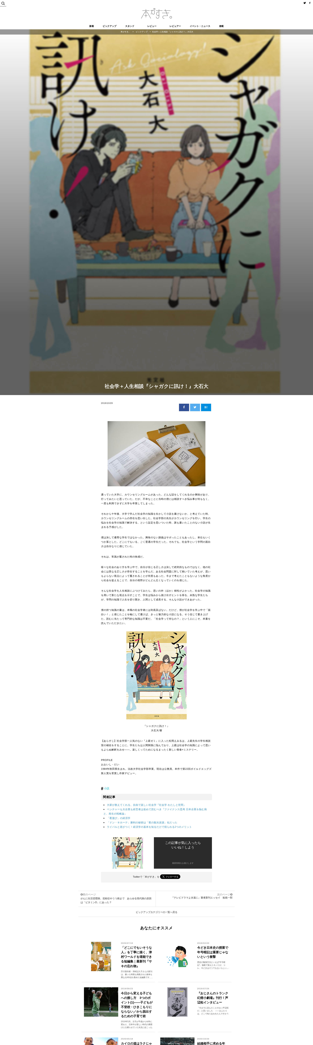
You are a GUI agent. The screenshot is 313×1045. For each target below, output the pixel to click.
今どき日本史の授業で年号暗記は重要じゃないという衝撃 (212, 952)
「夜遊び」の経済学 (118, 818)
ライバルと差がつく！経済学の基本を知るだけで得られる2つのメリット (149, 826)
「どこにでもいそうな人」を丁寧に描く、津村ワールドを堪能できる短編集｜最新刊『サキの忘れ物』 (136, 957)
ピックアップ (109, 26)
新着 (91, 26)
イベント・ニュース (200, 26)
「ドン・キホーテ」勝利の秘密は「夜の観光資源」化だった (142, 822)
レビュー (151, 26)
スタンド (129, 26)
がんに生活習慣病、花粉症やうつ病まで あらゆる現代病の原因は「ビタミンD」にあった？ (116, 898)
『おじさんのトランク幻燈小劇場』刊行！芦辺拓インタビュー (212, 998)
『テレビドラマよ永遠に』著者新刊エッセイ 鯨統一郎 (201, 897)
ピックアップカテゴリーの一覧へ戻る (156, 912)
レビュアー (175, 26)
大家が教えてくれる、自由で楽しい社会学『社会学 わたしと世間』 (146, 804)
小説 (106, 788)
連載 (221, 26)
